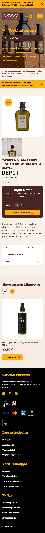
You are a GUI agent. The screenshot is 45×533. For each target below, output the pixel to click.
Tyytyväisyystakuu (12, 455)
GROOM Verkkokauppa (11, 71)
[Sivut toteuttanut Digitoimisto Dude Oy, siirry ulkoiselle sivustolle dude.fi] (7, 527)
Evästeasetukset (10, 518)
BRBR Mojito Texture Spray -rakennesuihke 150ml (20, 344)
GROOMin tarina (10, 513)
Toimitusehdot (9, 476)
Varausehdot (8, 450)
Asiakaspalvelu (10, 502)
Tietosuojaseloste (11, 486)
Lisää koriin (11, 357)
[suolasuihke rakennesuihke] (22, 319)
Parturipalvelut (15, 432)
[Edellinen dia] (5, 291)
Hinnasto (6, 440)
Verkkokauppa (21, 31)
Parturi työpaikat (11, 507)
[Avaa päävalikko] (40, 16)
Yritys (7, 495)
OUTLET (14, 74)
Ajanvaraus (8, 445)
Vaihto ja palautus (11, 481)
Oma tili (6, 471)
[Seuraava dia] (12, 291)
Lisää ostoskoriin (21, 212)
